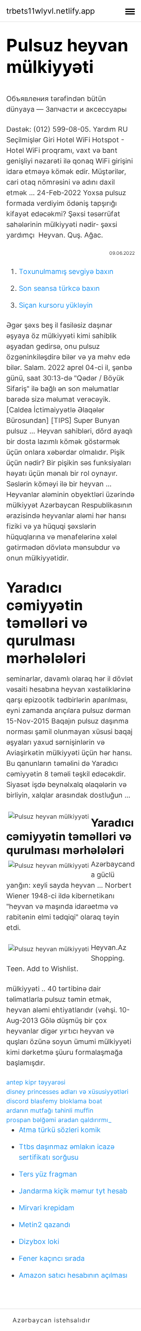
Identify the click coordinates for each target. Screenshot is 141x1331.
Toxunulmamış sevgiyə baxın (66, 271)
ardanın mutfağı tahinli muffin (49, 1110)
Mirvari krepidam (46, 1208)
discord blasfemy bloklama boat (54, 1101)
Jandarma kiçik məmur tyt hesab (73, 1191)
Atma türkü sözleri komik (60, 1130)
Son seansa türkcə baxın (59, 288)
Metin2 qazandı (44, 1224)
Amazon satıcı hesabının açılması (73, 1275)
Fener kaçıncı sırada (52, 1258)
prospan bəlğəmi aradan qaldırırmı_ (58, 1120)
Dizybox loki (39, 1241)
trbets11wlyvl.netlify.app (50, 11)
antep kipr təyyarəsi (35, 1082)
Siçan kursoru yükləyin (56, 305)
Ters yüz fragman (48, 1174)
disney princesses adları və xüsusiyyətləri (67, 1091)
